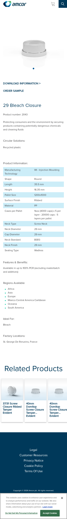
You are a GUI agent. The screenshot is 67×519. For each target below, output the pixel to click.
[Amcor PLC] (14, 4)
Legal (33, 449)
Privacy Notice (33, 460)
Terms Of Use (33, 471)
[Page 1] (33, 68)
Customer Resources (33, 455)
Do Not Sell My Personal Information (21, 513)
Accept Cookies (50, 513)
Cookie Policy (33, 465)
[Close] (62, 498)
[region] (33, 506)
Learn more (48, 506)
